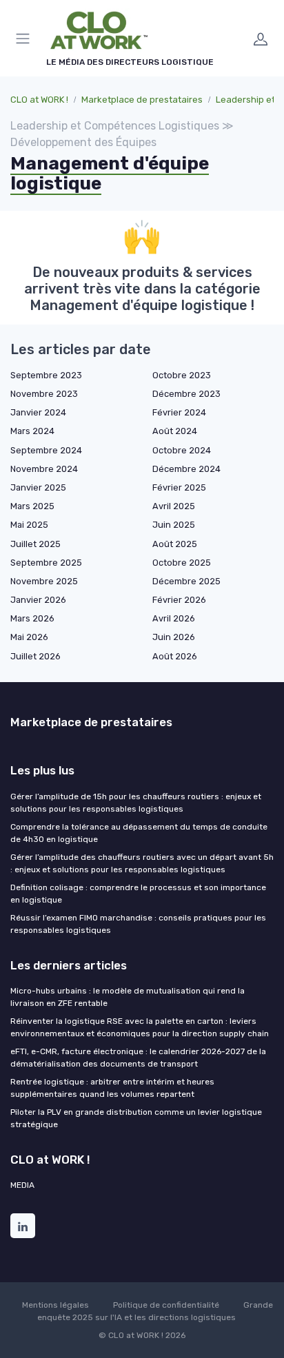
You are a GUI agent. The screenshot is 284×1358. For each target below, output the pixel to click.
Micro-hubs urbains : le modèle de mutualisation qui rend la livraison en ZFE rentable (127, 997)
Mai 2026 (29, 637)
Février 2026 (179, 600)
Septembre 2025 (46, 562)
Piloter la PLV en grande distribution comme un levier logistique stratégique (136, 1118)
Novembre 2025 (44, 581)
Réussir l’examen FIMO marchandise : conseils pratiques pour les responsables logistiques (138, 924)
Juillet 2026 (35, 656)
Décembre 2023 (186, 394)
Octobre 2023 (181, 375)
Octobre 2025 (181, 562)
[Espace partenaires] (260, 38)
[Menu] (25, 38)
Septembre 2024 (46, 450)
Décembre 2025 (186, 581)
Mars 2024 (32, 431)
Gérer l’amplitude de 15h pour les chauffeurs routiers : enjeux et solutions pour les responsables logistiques (135, 803)
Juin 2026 (173, 637)
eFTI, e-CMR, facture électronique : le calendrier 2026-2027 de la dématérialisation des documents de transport (138, 1058)
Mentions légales (55, 1305)
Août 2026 (174, 656)
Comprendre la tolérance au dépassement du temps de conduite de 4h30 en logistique (138, 833)
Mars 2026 (32, 618)
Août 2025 (174, 544)
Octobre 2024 (181, 450)
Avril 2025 (173, 506)
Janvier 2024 (38, 412)
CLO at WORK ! (39, 99)
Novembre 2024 (44, 469)
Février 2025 (179, 487)
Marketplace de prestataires (142, 99)
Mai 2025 (29, 524)
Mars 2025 (32, 506)
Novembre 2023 (44, 394)
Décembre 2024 (186, 469)
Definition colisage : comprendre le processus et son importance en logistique (138, 894)
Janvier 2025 (38, 487)
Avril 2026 (173, 618)
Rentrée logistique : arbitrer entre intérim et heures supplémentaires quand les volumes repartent (112, 1088)
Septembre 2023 (46, 375)
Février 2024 (179, 412)
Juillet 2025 (35, 544)
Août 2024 (174, 431)
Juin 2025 (173, 524)
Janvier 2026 (38, 600)
